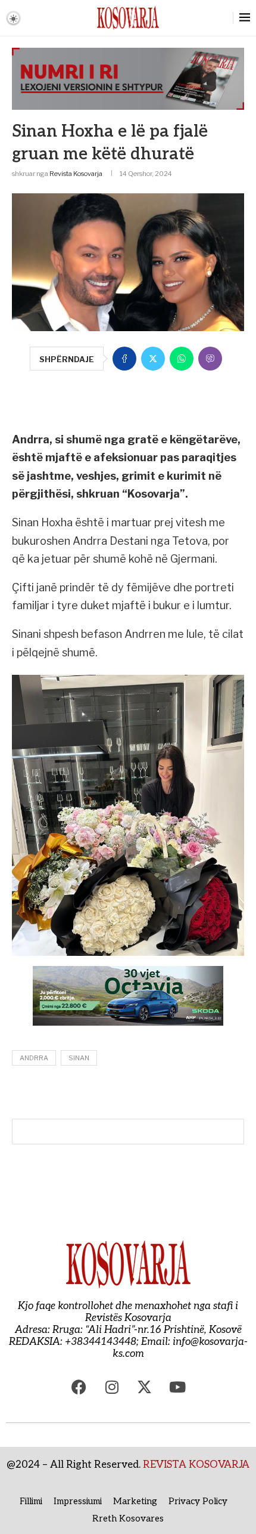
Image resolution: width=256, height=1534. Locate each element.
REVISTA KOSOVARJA (196, 1465)
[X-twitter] (145, 1387)
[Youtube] (177, 1387)
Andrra (34, 1058)
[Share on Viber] (210, 359)
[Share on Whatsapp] (181, 359)
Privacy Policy (197, 1501)
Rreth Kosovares (128, 1518)
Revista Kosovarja (75, 173)
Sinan (78, 1058)
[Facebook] (79, 1387)
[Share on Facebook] (124, 359)
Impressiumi (78, 1501)
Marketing (135, 1501)
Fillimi (31, 1501)
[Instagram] (112, 1387)
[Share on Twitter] (153, 359)
